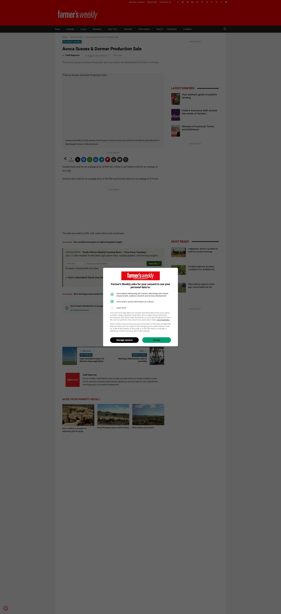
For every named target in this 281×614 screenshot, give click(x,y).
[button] (140, 308)
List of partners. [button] (163, 320)
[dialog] (140, 307)
